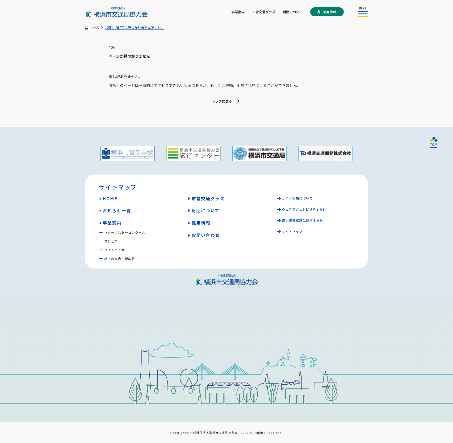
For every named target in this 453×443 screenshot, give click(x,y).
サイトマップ (292, 231)
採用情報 (330, 11)
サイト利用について (297, 198)
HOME (110, 198)
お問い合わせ (206, 235)
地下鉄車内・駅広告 (119, 258)
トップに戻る (222, 101)
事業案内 (238, 11)
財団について (293, 11)
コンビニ (111, 241)
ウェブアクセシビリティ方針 (304, 209)
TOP (434, 144)
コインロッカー (116, 250)
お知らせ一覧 (117, 210)
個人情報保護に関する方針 (302, 220)
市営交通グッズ (263, 11)
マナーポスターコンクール (124, 232)
